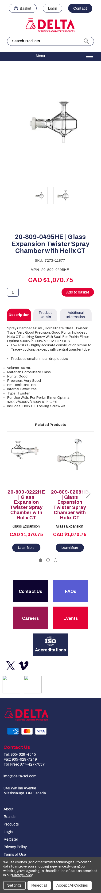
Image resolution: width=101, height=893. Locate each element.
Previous (8, 493)
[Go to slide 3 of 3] (55, 560)
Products (11, 824)
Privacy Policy (15, 847)
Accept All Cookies (72, 885)
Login (52, 8)
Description (19, 315)
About (9, 809)
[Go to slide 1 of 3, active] (40, 560)
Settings (14, 885)
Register (11, 839)
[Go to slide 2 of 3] (48, 560)
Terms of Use (15, 854)
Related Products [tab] (50, 425)
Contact (80, 8)
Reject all (39, 885)
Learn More (26, 547)
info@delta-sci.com (20, 776)
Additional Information (75, 315)
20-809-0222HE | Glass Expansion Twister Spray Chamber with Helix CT (26, 505)
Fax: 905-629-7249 (20, 759)
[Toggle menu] (50, 56)
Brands (10, 817)
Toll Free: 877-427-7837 (24, 764)
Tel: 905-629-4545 (20, 754)
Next (88, 493)
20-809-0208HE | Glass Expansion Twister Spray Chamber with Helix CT (69, 505)
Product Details (45, 315)
